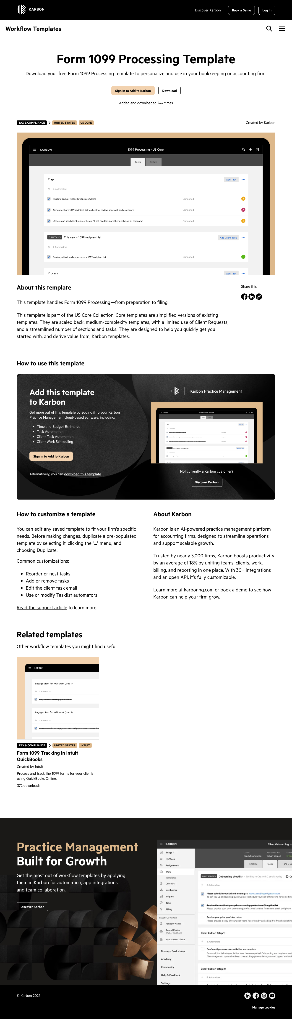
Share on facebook (244, 296)
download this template (82, 474)
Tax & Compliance (31, 123)
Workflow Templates (33, 29)
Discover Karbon (208, 10)
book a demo (234, 589)
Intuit (86, 745)
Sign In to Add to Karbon (133, 90)
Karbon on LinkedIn (247, 995)
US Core (86, 123)
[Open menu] (282, 28)
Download (169, 90)
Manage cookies (263, 1007)
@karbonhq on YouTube (264, 995)
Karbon (269, 122)
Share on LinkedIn (251, 296)
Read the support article (42, 607)
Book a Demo (241, 10)
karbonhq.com (199, 589)
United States (64, 123)
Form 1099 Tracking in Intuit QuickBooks (47, 755)
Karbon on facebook (256, 995)
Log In (266, 10)
